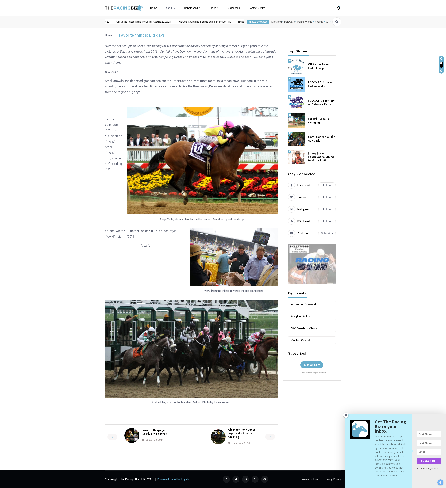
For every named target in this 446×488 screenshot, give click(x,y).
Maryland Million (301, 316)
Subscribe (327, 233)
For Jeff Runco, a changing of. (318, 120)
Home (153, 8)
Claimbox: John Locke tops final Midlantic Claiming (241, 433)
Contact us (234, 8)
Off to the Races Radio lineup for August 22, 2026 (133, 21)
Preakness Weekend (303, 304)
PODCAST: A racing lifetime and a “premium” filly (194, 21)
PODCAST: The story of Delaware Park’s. (321, 102)
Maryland (276, 21)
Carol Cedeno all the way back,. (321, 139)
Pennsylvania (304, 21)
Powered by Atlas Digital (173, 479)
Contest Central (257, 8)
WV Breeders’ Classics (304, 328)
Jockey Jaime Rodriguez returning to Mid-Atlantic (321, 156)
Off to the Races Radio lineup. (318, 66)
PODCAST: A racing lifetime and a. (320, 84)
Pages (212, 8)
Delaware (289, 21)
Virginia (319, 21)
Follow (327, 185)
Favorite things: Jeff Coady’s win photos (154, 432)
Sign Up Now (312, 365)
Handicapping (192, 8)
